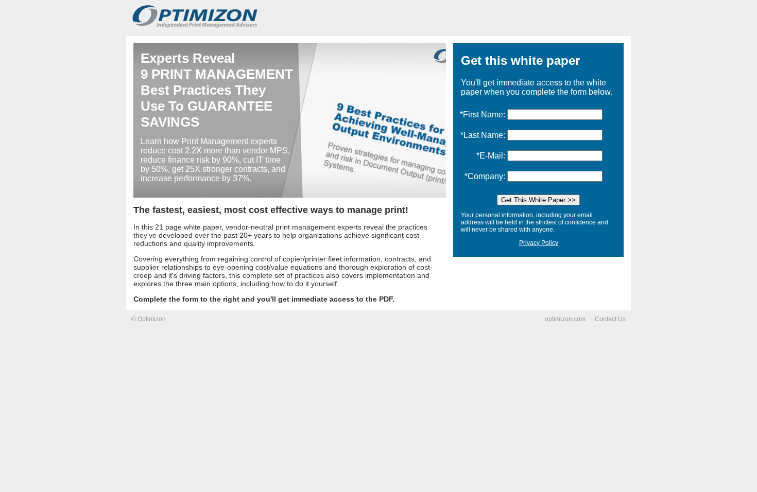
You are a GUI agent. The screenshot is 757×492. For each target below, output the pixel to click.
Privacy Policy (538, 243)
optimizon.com (565, 319)
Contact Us (610, 319)
